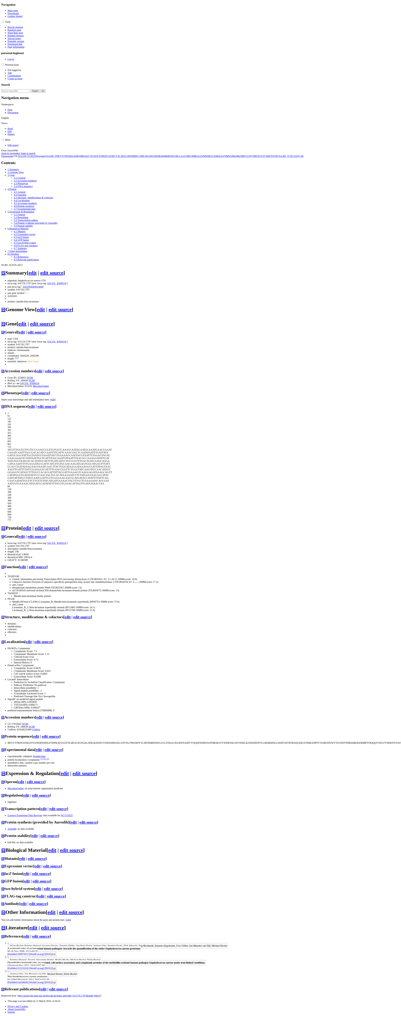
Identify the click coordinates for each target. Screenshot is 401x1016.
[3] (48, 759)
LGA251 (182, 156)
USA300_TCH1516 (287, 156)
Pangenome (7, 156)
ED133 (125, 156)
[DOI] (47, 954)
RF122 (246, 156)
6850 (104, 156)
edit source (51, 273)
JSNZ (67, 156)
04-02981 (75, 156)
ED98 (132, 156)
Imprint (11, 1012)
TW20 (274, 156)
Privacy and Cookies (18, 1006)
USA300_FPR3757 (54, 156)
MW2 (229, 156)
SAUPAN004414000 (33, 286)
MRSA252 (198, 156)
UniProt (36, 729)
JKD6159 (172, 156)
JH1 (152, 156)
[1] (42, 759)
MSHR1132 (209, 156)
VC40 (300, 156)
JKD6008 (163, 156)
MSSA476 (221, 156)
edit (33, 273)
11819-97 (97, 156)
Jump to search (28, 153)
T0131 (259, 156)
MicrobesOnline (41, 386)
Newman (40, 156)
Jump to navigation (10, 153)
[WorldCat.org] (36, 954)
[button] (3, 22)
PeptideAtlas (39, 756)
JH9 (156, 156)
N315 (21, 156)
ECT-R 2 (117, 156)
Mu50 (240, 156)
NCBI (30, 377)
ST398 (253, 156)
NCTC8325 (30, 156)
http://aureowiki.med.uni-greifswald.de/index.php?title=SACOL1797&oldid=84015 (59, 995)
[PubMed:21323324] (18, 968)
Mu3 (234, 156)
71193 (110, 156)
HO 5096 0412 (142, 156)
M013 (190, 156)
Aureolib (12, 829)
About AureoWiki (16, 1009)
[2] (45, 759)
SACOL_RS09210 (56, 283)
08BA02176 (86, 156)
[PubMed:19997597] (18, 954)
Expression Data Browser (25, 815)
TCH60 (267, 156)
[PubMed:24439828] (18, 982)
